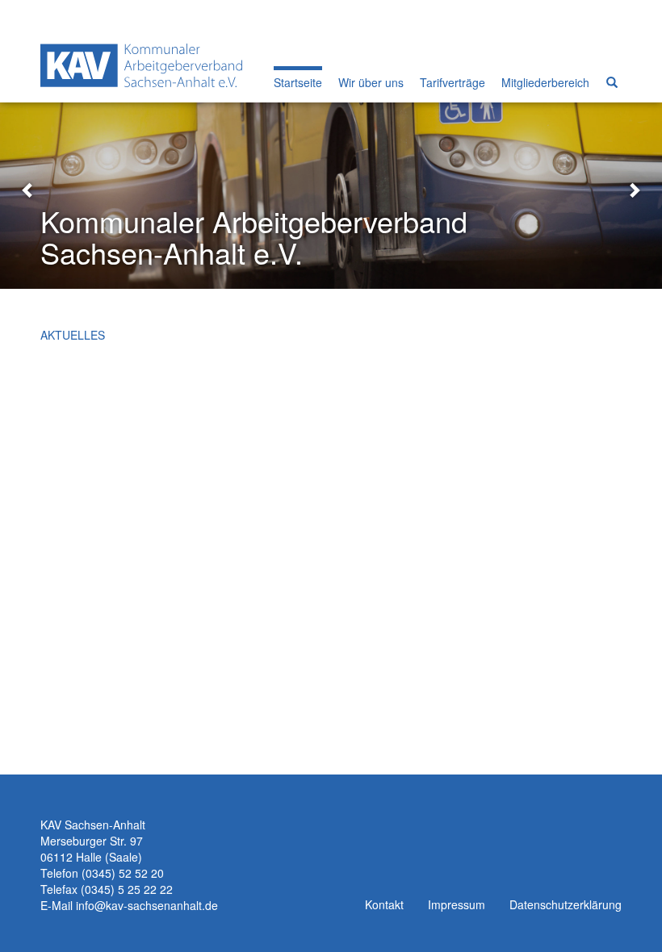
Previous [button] (28, 189)
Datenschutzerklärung (565, 904)
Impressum (456, 904)
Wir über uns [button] (371, 82)
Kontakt (384, 904)
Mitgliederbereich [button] (545, 82)
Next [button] (634, 189)
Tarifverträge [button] (452, 82)
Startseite (298, 82)
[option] (331, 189)
